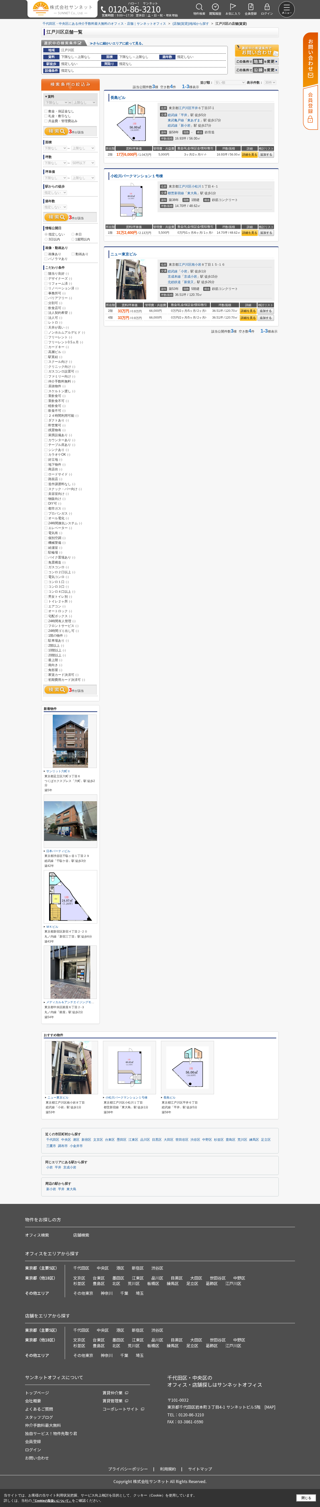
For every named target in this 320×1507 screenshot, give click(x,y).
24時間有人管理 (62, 621)
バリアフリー (60, 298)
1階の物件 (57, 635)
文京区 (98, 1139)
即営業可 (57, 425)
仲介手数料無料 (61, 381)
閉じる (306, 1498)
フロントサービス (63, 626)
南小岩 (196, 264)
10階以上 (57, 650)
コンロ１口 (58, 582)
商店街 (55, 469)
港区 (76, 1139)
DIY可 (54, 503)
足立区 (266, 1139)
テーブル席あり (61, 445)
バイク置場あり (61, 557)
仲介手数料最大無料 (43, 1425)
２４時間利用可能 (63, 415)
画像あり (54, 254)
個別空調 (57, 538)
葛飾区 (212, 1283)
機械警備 (57, 543)
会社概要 (33, 1401)
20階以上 (57, 655)
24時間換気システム (65, 523)
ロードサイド (60, 474)
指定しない (56, 234)
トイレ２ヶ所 (60, 601)
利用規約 (168, 1469)
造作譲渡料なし (61, 484)
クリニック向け (61, 367)
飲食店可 (57, 308)
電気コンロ (58, 577)
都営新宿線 (176, 193)
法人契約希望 (60, 313)
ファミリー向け (61, 376)
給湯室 (55, 548)
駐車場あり (58, 640)
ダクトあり (58, 420)
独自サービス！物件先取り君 (51, 1433)
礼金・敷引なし (59, 116)
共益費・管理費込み (63, 121)
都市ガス (57, 508)
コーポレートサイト (120, 1409)
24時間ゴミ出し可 (63, 631)
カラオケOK (59, 454)
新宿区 (86, 1139)
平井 (195, 108)
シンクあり (58, 450)
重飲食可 (57, 396)
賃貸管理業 (112, 1401)
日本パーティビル (58, 851)
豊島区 (231, 1139)
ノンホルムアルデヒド (66, 332)
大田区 (169, 1139)
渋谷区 (195, 1139)
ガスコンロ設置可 (63, 371)
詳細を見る (249, 154)
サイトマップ (200, 1469)
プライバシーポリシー (128, 1469)
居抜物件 (57, 386)
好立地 (55, 459)
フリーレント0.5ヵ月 (65, 342)
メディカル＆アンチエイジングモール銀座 (74, 1002)
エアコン (57, 606)
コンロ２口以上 (61, 572)
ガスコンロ (58, 567)
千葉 (124, 1293)
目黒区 (157, 1139)
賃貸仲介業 (112, 1393)
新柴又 (189, 282)
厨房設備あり (60, 435)
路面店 (55, 479)
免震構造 (57, 562)
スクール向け (60, 362)
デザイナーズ (60, 278)
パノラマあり (58, 259)
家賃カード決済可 (63, 675)
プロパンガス (60, 513)
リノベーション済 (63, 288)
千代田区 (52, 1139)
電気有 (55, 533)
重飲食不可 (58, 401)
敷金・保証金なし (61, 111)
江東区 (133, 1139)
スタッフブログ (39, 1417)
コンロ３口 (58, 586)
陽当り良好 (58, 273)
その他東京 (83, 1293)
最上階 (55, 660)
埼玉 (140, 1293)
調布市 (63, 1146)
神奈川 (107, 1293)
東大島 (192, 193)
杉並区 (219, 1139)
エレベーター (60, 528)
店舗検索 (81, 1235)
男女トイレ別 (60, 596)
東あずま (193, 120)
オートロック (60, 611)
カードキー (58, 347)
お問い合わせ (37, 1458)
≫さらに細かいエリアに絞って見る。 (117, 43)
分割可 (55, 303)
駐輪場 (55, 552)
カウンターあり (61, 440)
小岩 (184, 271)
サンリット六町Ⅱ (58, 771)
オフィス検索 (37, 1235)
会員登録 (33, 1441)
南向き (55, 665)
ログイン (33, 1450)
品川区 (145, 1139)
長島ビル (118, 98)
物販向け (57, 499)
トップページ (37, 1393)
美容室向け (58, 494)
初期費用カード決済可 (66, 680)
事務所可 (57, 293)
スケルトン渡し (61, 391)
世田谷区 (182, 1139)
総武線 (173, 115)
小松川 (196, 186)
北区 (116, 1283)
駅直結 (55, 357)
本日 (78, 234)
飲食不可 (57, 410)
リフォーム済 (60, 283)
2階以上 (56, 645)
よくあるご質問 (39, 1409)
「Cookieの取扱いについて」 (52, 1501)
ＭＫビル (52, 927)
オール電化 (58, 518)
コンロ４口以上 (61, 591)
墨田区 (121, 1139)
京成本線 (174, 276)
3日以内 (54, 239)
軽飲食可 (57, 406)
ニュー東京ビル (123, 254)
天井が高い (58, 327)
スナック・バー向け (65, 489)
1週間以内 (82, 239)
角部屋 (55, 670)
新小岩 (185, 125)
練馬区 (254, 1139)
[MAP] (270, 1407)
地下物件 (57, 464)
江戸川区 (185, 108)
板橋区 (153, 1283)
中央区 (66, 1139)
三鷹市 (51, 1146)
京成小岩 (190, 276)
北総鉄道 (174, 282)
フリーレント (60, 337)
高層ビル (57, 352)
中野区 (207, 1139)
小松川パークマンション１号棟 (136, 176)
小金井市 (76, 1146)
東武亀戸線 (176, 120)
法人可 (55, 318)
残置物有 (57, 430)
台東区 (110, 1139)
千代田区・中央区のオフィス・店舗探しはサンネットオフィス (214, 1381)
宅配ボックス (60, 616)
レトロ (55, 322)
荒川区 (242, 1139)
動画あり (82, 254)
